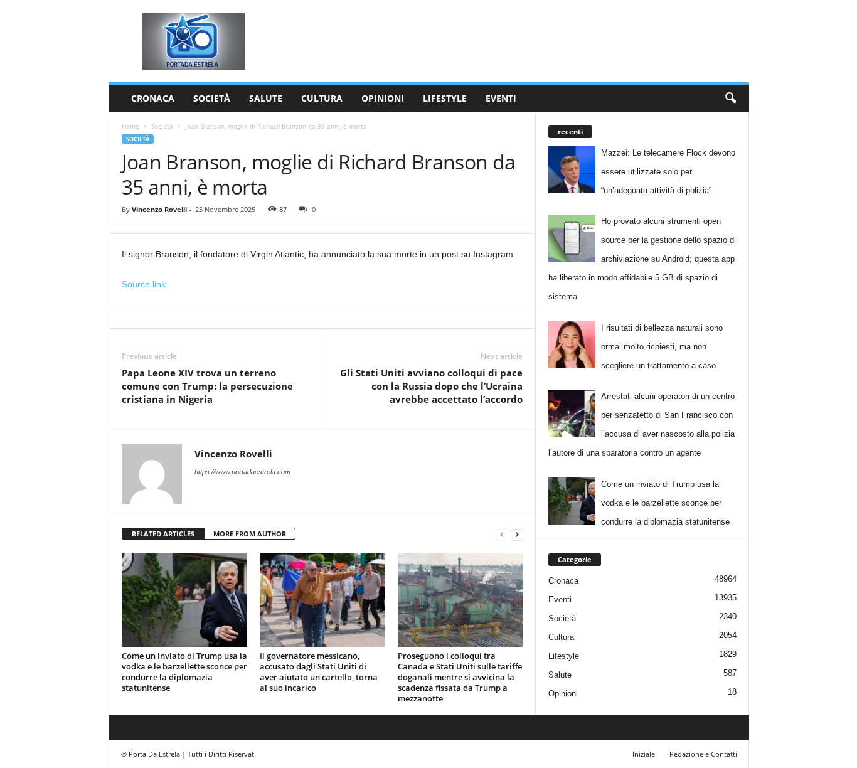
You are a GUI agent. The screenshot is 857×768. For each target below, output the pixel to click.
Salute (265, 98)
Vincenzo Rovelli (159, 209)
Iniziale (643, 754)
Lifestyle (445, 98)
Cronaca (152, 98)
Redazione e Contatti (703, 754)
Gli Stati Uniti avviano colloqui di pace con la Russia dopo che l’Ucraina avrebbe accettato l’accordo (431, 385)
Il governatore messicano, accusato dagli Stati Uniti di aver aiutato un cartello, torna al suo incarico (319, 671)
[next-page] (517, 534)
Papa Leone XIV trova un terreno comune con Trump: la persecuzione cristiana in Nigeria (207, 385)
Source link (144, 284)
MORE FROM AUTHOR (249, 533)
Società (211, 98)
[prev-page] (502, 534)
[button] (730, 98)
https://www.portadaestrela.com (242, 472)
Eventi (501, 98)
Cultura (322, 98)
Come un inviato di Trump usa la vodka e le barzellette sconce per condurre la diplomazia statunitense (184, 671)
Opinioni (382, 98)
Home (130, 126)
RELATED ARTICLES (163, 533)
